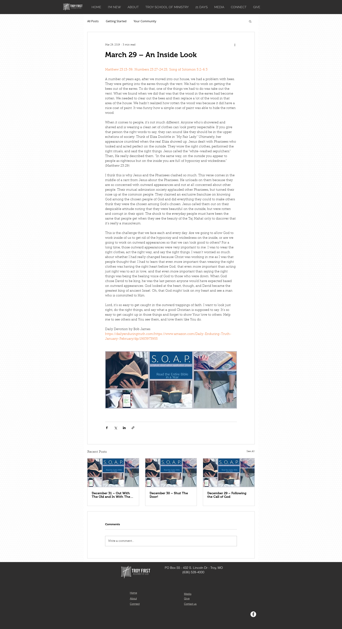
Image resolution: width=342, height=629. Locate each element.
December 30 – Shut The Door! (169, 494)
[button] (250, 21)
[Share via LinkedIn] (124, 427)
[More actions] (235, 45)
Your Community (145, 21)
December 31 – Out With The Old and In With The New (111, 494)
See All (251, 451)
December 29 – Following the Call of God (226, 494)
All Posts (93, 21)
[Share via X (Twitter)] (115, 427)
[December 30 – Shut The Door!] (171, 472)
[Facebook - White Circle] (253, 614)
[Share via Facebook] (106, 427)
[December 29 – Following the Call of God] (229, 472)
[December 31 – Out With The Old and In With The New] (113, 472)
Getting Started (116, 21)
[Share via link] (133, 427)
